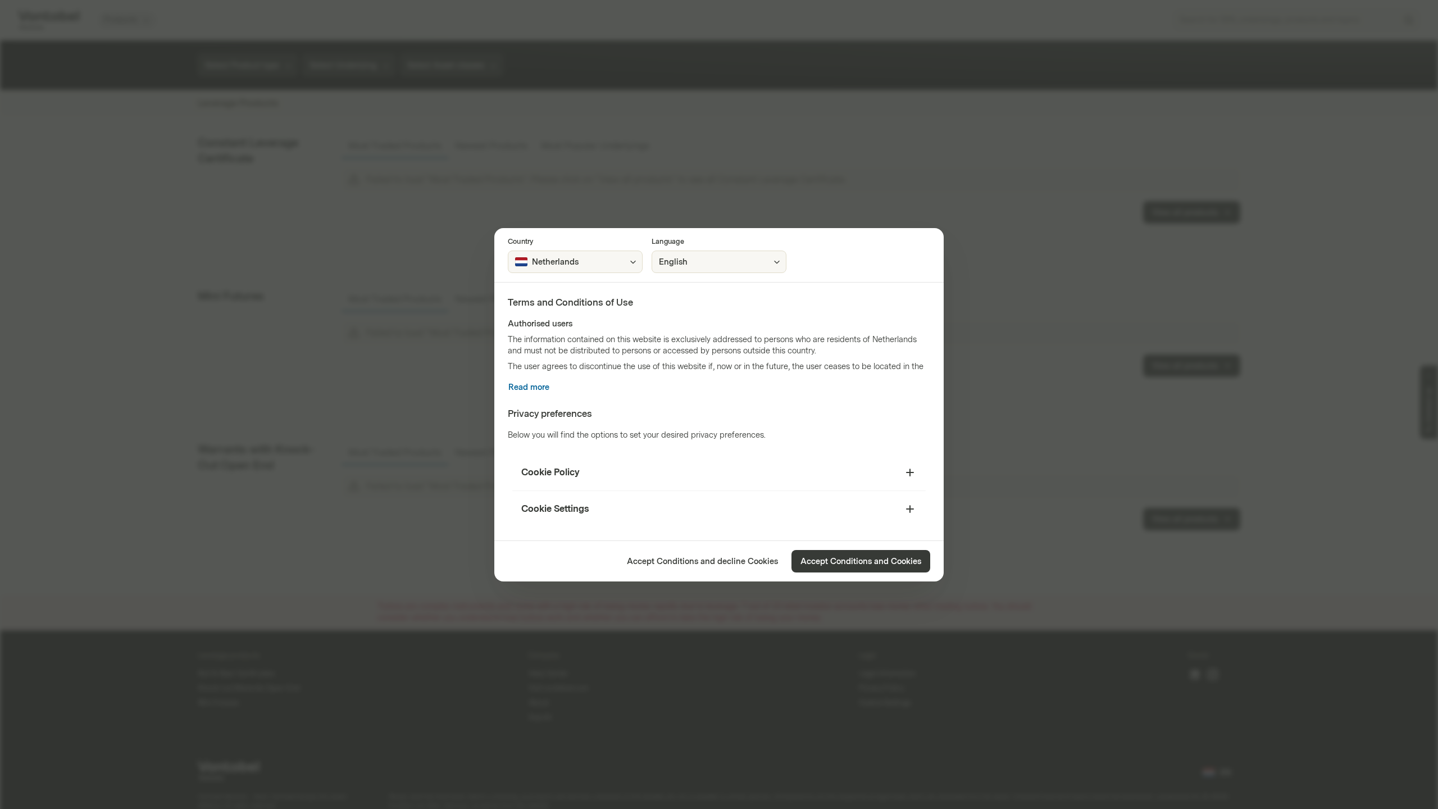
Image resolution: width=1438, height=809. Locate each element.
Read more (528, 387)
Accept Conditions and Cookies (860, 561)
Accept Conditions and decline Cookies (702, 561)
